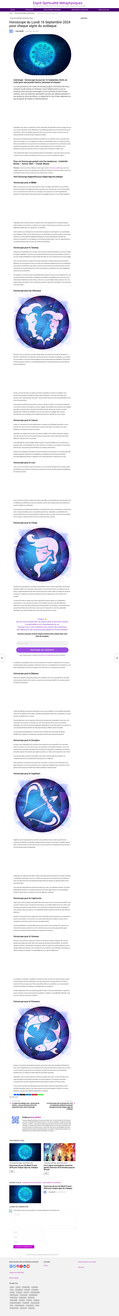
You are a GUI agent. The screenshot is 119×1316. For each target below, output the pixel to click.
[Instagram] (17, 1266)
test (12, 1305)
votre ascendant (56, 168)
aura (12, 1289)
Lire (12, 1171)
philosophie (23, 1297)
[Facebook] (16, 1094)
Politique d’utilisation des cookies (87, 1262)
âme (38, 1305)
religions (30, 1300)
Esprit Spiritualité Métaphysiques (57, 3)
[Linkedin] (28, 1094)
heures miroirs (14, 1295)
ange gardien (26, 1287)
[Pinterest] (34, 1094)
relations (22, 1300)
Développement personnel (52, 10)
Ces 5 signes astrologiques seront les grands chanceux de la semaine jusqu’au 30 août (59, 1167)
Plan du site (81, 1267)
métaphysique (33, 1295)
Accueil (12, 10)
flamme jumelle (35, 1292)
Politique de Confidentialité (16, 1272)
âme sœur (23, 1308)
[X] (22, 1094)
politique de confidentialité (46, 655)
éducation (32, 1308)
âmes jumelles (14, 1308)
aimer (12, 1287)
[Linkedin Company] (24, 1266)
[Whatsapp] (40, 1094)
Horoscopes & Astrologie (79, 10)
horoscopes (24, 1295)
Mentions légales (13, 1278)
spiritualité (26, 1303)
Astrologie (14, 1097)
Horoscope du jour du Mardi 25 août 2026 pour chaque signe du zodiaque (23, 1166)
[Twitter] (14, 1266)
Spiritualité (29, 10)
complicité (35, 1289)
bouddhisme (19, 1289)
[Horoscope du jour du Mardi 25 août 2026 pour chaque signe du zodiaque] (25, 1152)
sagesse (37, 1300)
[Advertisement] (42, 114)
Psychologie (14, 1300)
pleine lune (31, 1297)
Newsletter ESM (103, 10)
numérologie (14, 1297)
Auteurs (46, 1265)
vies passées (30, 1305)
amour (18, 1287)
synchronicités (35, 1303)
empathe (20, 1292)
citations (28, 1289)
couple (12, 1292)
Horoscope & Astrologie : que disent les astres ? (21, 1163)
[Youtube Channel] (28, 1266)
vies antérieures (20, 1305)
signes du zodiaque (16, 1303)
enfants (27, 1292)
